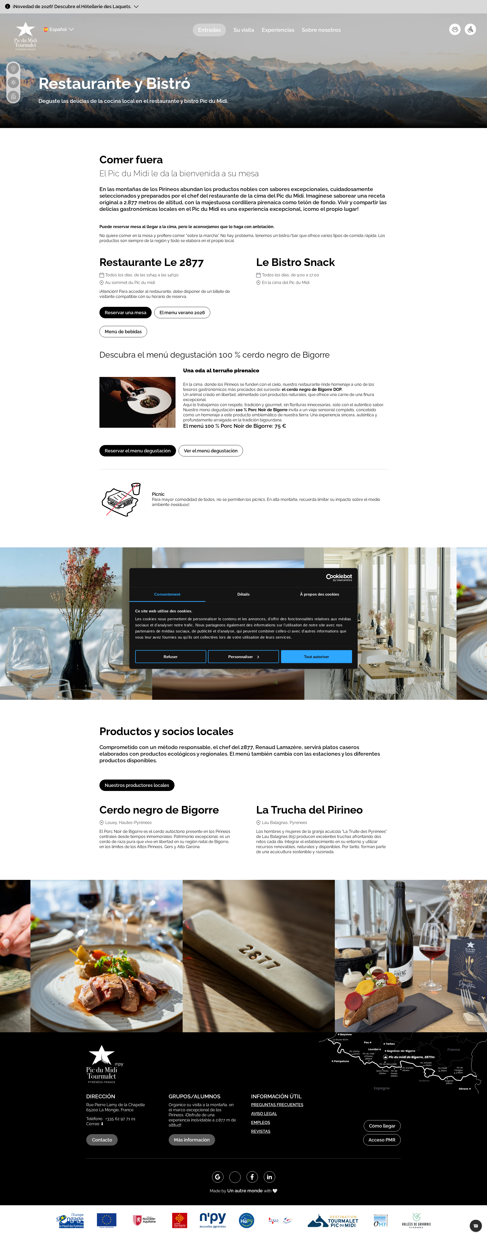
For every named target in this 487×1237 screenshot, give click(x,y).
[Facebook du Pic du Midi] (252, 1177)
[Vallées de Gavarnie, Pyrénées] (416, 1221)
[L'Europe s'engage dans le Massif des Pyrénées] (70, 1221)
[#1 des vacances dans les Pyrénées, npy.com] (213, 1221)
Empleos (260, 1122)
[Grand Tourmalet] (333, 1221)
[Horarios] (13, 96)
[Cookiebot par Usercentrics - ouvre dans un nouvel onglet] (330, 577)
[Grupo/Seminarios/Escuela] (455, 29)
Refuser (171, 656)
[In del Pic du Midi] (269, 1177)
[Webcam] (13, 68)
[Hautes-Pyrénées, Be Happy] (246, 1221)
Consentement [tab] (167, 594)
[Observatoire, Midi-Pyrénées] (380, 1221)
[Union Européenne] (106, 1221)
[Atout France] (280, 1221)
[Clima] (13, 82)
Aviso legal (264, 1113)
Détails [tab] (243, 594)
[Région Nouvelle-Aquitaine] (144, 1221)
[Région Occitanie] (179, 1221)
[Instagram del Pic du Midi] (235, 1177)
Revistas (260, 1131)
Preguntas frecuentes (277, 1104)
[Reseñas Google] (217, 1177)
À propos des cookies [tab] (319, 594)
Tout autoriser (316, 656)
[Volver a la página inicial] (25, 36)
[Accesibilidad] (470, 29)
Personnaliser (240, 656)
